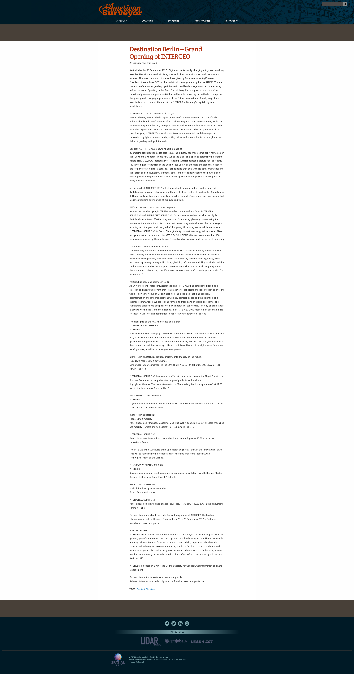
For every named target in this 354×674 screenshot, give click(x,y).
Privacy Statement (136, 661)
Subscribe (232, 21)
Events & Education (146, 589)
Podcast (173, 21)
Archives (121, 21)
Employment (202, 21)
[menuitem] (121, 21)
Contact (147, 21)
